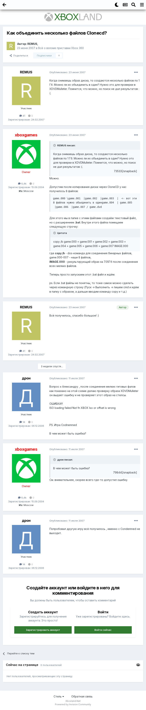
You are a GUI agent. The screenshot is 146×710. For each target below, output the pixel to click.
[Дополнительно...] (136, 72)
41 (23, 115)
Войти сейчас (103, 629)
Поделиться (20, 55)
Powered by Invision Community (73, 704)
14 (23, 421)
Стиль (58, 696)
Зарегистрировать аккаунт (43, 629)
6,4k (23, 183)
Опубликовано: (67, 72)
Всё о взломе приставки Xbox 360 (61, 48)
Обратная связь (82, 696)
